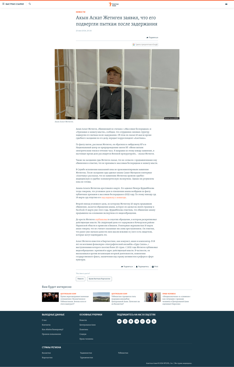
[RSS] (154, 321)
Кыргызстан (47, 358)
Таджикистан (86, 353)
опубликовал (101, 220)
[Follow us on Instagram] (125, 321)
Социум (82, 334)
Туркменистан (86, 358)
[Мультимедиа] (226, 4)
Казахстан (46, 353)
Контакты (46, 325)
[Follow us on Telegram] (136, 321)
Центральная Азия (68, 294)
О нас (44, 320)
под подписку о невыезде (113, 198)
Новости (80, 12)
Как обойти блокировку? (52, 330)
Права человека (169, 294)
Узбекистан (123, 353)
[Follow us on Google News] (148, 321)
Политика (83, 330)
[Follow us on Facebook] (131, 321)
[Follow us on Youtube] (119, 321)
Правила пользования (51, 334)
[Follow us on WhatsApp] (142, 321)
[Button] (152, 37)
